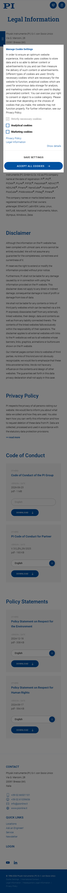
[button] (33, 166)
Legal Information (16, 142)
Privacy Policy (13, 138)
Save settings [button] (33, 157)
